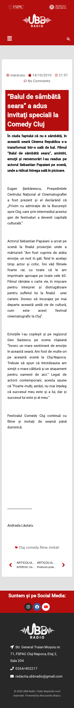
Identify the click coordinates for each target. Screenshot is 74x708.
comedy (32, 547)
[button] (9, 38)
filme (43, 547)
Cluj (22, 547)
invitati (54, 547)
